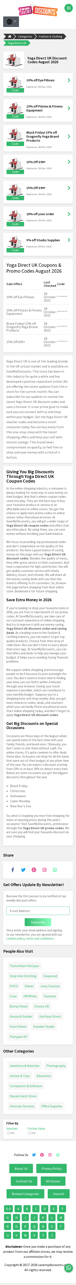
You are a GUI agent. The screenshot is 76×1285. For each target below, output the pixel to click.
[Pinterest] (34, 870)
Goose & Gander (21, 1016)
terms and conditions (40, 938)
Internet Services (22, 1106)
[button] (11, 21)
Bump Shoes (19, 1006)
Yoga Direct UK (17, 43)
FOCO (14, 986)
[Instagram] (44, 870)
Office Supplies (51, 1106)
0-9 (8, 1209)
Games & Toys (20, 1076)
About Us (21, 1168)
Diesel (29, 986)
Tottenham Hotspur (24, 966)
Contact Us (24, 1181)
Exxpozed (50, 976)
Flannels (50, 996)
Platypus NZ (18, 1036)
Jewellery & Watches (24, 1066)
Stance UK (41, 1006)
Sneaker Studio (44, 1026)
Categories (25, 36)
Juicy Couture (50, 986)
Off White (30, 996)
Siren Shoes (18, 1026)
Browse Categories (25, 1194)
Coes (13, 996)
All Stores (53, 1181)
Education (44, 1076)
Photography (56, 1066)
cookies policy (15, 938)
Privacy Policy (51, 1168)
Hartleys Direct (50, 1016)
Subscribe (38, 922)
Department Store (23, 1096)
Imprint (58, 1194)
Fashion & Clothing (50, 36)
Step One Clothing (23, 976)
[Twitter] (23, 870)
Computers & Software (26, 1086)
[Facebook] (12, 870)
